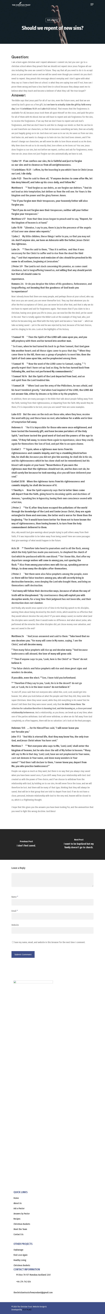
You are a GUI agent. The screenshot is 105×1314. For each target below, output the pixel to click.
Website (15, 925)
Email (14, 911)
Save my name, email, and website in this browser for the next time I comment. (49, 942)
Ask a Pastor (52, 20)
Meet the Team (20, 1229)
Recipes (17, 1219)
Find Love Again (20, 1255)
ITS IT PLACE (26, 1310)
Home (16, 1198)
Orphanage (18, 1249)
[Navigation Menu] (92, 4)
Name (14, 897)
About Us (18, 1203)
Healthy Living (20, 1260)
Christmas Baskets (22, 1224)
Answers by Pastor (22, 1213)
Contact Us (18, 1234)
